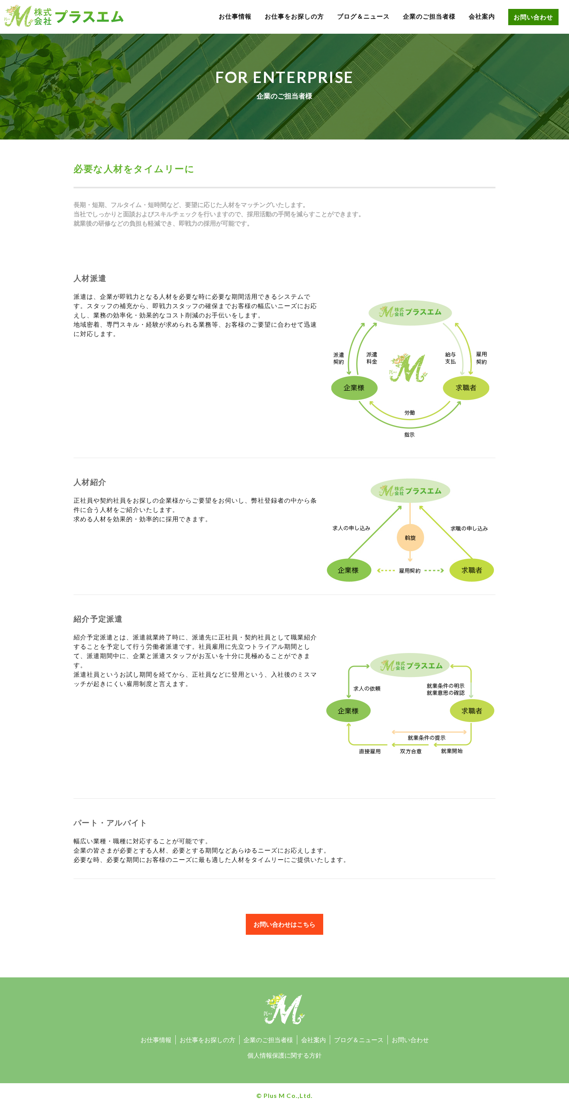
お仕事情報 (235, 16)
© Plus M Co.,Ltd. (284, 1095)
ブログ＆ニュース (363, 16)
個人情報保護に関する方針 (284, 1055)
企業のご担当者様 (429, 16)
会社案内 (482, 16)
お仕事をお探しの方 (294, 16)
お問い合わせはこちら (284, 924)
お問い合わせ (533, 17)
